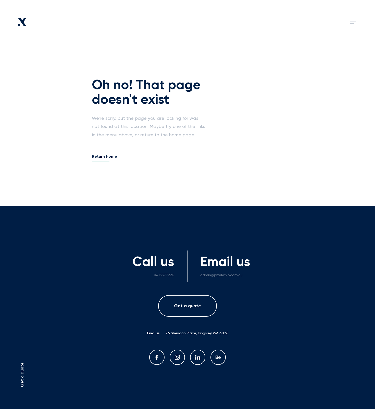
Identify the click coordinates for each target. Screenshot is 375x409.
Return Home (104, 156)
